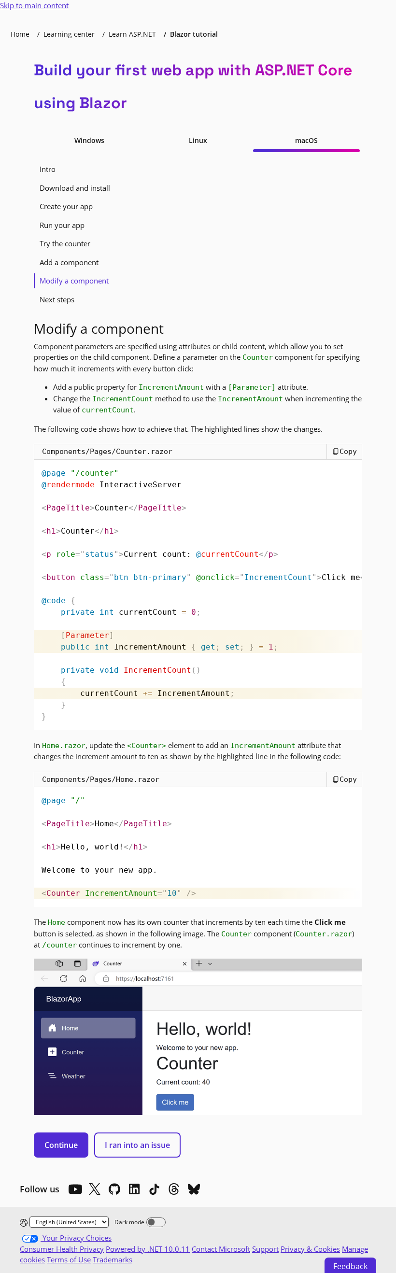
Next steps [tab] (57, 299)
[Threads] (174, 1189)
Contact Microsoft (221, 1249)
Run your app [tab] (62, 225)
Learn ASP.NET (132, 34)
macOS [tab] (306, 140)
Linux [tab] (198, 140)
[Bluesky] (193, 1189)
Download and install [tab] (75, 188)
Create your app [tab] (66, 206)
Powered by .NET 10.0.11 (148, 1249)
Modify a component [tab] (74, 280)
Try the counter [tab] (65, 243)
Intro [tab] (48, 169)
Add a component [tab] (69, 262)
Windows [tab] (89, 140)
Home (20, 34)
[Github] (114, 1189)
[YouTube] (75, 1189)
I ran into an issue (137, 1145)
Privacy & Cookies (310, 1249)
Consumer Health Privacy (62, 1249)
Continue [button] (61, 1145)
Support (265, 1249)
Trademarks (112, 1259)
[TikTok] (154, 1189)
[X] (94, 1189)
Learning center (69, 34)
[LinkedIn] (134, 1189)
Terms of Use (69, 1259)
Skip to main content (34, 5)
